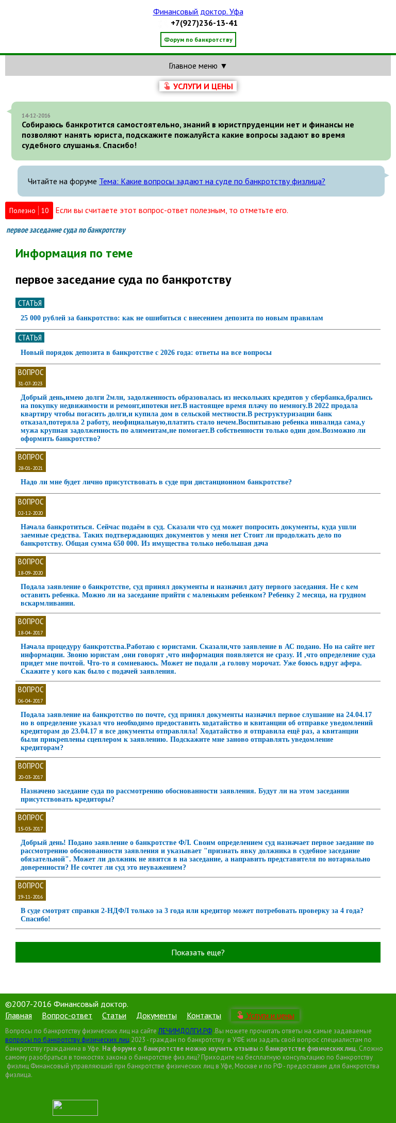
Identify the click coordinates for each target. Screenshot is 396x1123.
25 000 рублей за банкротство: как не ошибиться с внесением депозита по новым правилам (172, 318)
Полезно (28, 210)
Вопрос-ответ (67, 1015)
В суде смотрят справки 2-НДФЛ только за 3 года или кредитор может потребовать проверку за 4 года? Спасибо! (192, 915)
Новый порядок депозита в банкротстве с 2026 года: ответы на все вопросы (146, 352)
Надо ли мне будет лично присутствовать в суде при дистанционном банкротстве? (156, 482)
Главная (18, 1015)
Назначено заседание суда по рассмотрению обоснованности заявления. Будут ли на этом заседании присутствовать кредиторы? (185, 795)
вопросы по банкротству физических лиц (67, 1039)
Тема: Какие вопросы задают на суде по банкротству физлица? (212, 181)
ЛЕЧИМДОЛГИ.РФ (185, 1031)
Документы (156, 1015)
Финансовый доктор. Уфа (198, 11)
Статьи (114, 1015)
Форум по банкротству (198, 39)
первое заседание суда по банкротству (65, 229)
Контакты (204, 1015)
